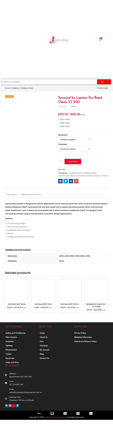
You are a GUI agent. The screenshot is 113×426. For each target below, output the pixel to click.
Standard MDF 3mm (43, 304)
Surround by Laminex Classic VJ (88, 176)
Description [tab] (12, 194)
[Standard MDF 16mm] (16, 290)
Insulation (10, 47)
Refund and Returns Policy (85, 341)
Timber (10, 39)
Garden (10, 61)
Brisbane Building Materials (55, 417)
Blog (42, 354)
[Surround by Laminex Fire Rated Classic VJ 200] (60, 181)
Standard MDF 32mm (70, 304)
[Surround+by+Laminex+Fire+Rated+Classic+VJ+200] (65, 181)
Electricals (10, 54)
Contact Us (10, 75)
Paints (11, 18)
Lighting (9, 345)
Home (11, 4)
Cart (41, 341)
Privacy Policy (80, 333)
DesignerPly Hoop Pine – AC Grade (96, 305)
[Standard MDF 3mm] (43, 290)
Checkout (44, 345)
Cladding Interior (75, 173)
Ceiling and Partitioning (8, 26)
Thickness (62, 144)
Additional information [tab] (31, 194)
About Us (44, 337)
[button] (100, 39)
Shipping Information (83, 337)
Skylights (10, 68)
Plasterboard (10, 11)
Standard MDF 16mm (17, 304)
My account (44, 350)
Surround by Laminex (66, 176)
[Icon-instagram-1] (13, 405)
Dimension (63, 135)
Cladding (10, 32)
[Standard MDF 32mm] (69, 290)
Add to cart (73, 161)
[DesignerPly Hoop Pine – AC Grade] (96, 290)
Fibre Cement (11, 337)
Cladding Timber (26, 88)
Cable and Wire (12, 362)
